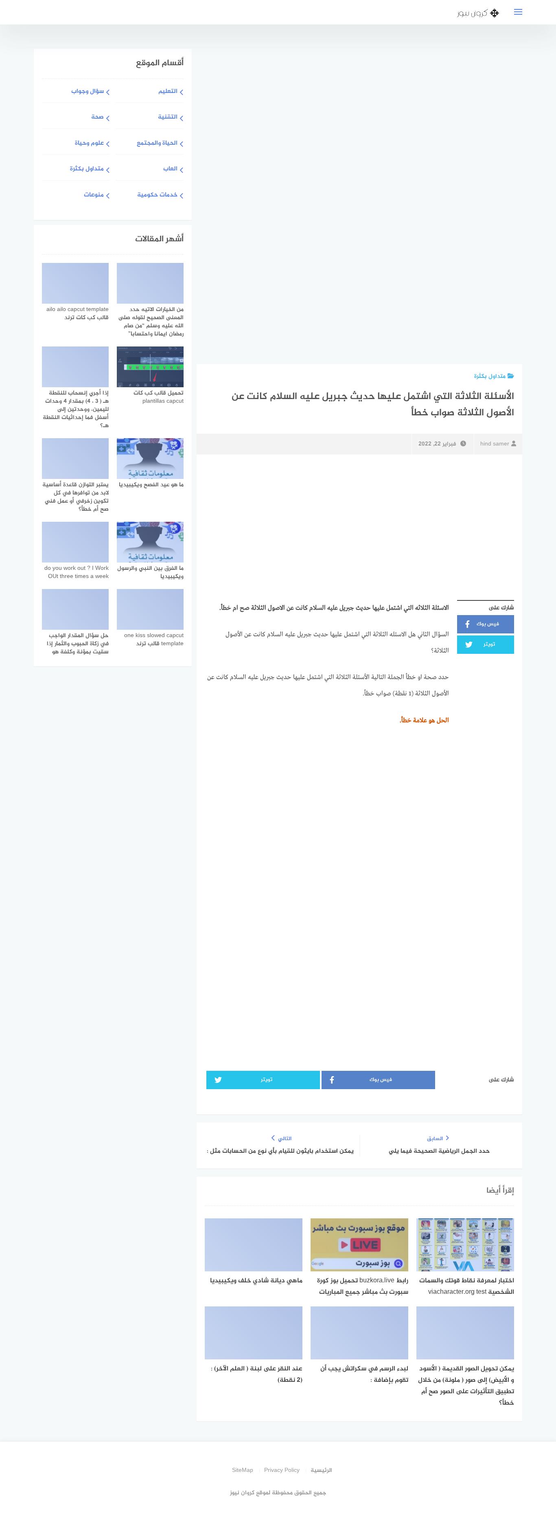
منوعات (94, 195)
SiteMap (242, 1470)
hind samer (494, 444)
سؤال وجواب (87, 92)
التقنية (167, 117)
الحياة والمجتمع (157, 143)
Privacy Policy (282, 1470)
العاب (170, 169)
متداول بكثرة (490, 376)
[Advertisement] (451, 205)
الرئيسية (321, 1470)
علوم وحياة (89, 143)
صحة (97, 117)
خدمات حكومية (157, 195)
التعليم (167, 92)
